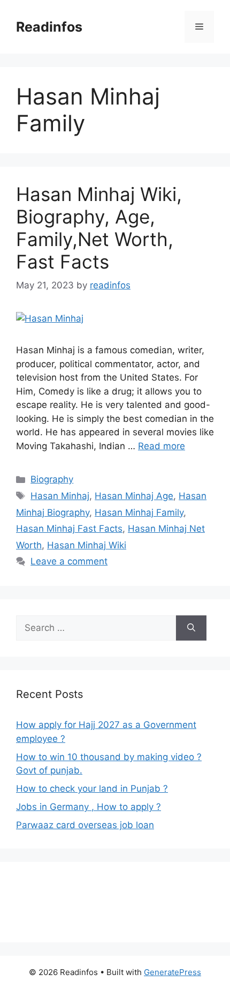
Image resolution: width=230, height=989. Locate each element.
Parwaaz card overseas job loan (85, 825)
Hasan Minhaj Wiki (86, 545)
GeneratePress (172, 972)
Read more (161, 446)
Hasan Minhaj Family (139, 512)
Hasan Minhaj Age (134, 495)
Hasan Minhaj (59, 495)
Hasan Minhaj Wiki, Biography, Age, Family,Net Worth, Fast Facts (99, 228)
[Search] (191, 628)
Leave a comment (69, 561)
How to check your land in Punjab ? (92, 788)
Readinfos (49, 27)
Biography (51, 479)
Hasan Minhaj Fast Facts (69, 528)
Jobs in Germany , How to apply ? (88, 806)
